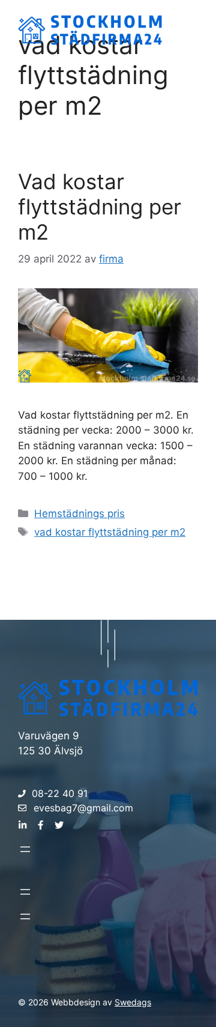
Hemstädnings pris (79, 513)
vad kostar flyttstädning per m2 (109, 532)
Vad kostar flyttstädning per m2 (99, 206)
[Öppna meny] (25, 849)
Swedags (133, 1002)
